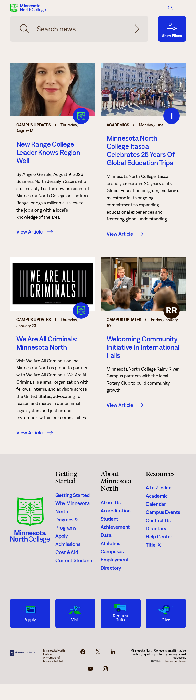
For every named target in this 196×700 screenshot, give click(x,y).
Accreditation (116, 510)
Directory (111, 568)
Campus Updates (33, 125)
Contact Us (158, 520)
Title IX (153, 545)
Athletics (110, 543)
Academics (118, 125)
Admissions (67, 544)
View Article (29, 232)
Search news (134, 29)
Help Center (159, 536)
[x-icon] (98, 653)
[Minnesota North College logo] (28, 8)
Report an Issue (175, 661)
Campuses (112, 551)
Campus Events (163, 512)
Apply (61, 536)
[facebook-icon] (83, 653)
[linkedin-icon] (113, 653)
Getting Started (72, 495)
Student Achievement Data (115, 527)
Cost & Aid (66, 552)
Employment (115, 559)
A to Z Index (158, 487)
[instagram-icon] (105, 670)
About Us (111, 502)
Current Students (74, 560)
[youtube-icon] (90, 670)
